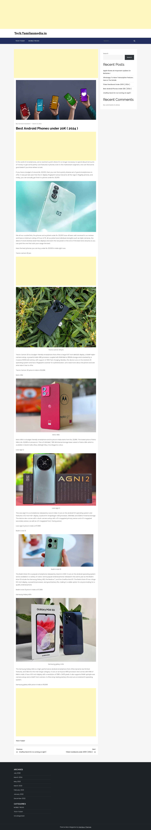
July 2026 (17, 773)
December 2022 (19, 798)
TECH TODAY (20, 41)
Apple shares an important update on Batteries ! (117, 72)
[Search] (134, 41)
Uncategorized (19, 816)
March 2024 (18, 777)
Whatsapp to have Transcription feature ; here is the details (118, 79)
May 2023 (17, 782)
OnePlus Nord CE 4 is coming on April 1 (117, 93)
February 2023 (19, 790)
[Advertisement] (61, 14)
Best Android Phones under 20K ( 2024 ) (117, 89)
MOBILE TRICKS (33, 41)
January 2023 (18, 794)
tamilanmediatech (24, 124)
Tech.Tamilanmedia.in (30, 33)
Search (105, 53)
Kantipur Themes (85, 827)
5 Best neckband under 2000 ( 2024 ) (116, 84)
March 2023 (18, 786)
